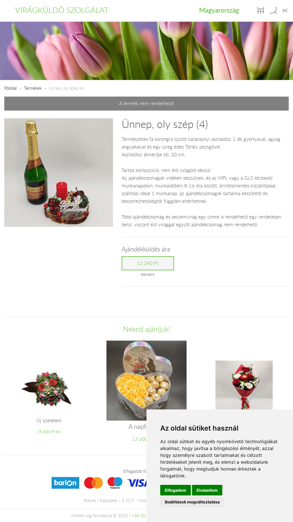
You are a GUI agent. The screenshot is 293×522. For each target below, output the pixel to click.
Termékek (33, 88)
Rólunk (90, 500)
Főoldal (10, 88)
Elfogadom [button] (175, 490)
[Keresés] (273, 10)
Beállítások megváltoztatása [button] (192, 501)
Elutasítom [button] (207, 490)
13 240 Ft (148, 263)
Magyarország (219, 10)
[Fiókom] (284, 10)
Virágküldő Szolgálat (62, 10)
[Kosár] (260, 10)
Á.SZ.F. (128, 500)
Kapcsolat (108, 500)
